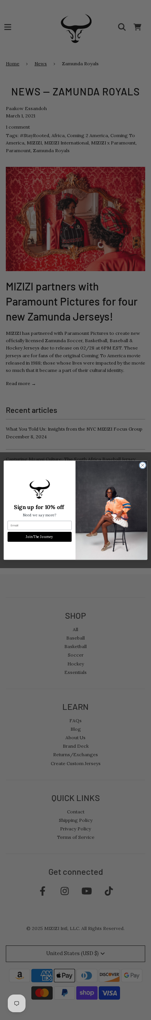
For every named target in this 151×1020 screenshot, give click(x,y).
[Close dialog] (142, 465)
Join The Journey (39, 537)
